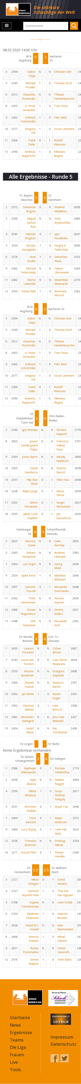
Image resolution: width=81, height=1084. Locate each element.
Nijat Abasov (31, 782)
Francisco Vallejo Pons (62, 445)
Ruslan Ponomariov (31, 950)
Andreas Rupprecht (28, 154)
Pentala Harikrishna (62, 770)
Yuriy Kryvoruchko (62, 220)
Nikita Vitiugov (33, 881)
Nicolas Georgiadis (29, 247)
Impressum (62, 1037)
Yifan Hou (62, 480)
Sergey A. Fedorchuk (61, 247)
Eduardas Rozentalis (28, 96)
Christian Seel (62, 72)
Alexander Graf (60, 623)
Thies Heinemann (28, 600)
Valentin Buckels (62, 916)
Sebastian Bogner (29, 209)
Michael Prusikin (30, 85)
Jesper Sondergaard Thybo (29, 445)
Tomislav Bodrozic (30, 843)
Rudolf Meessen (60, 142)
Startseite (20, 1017)
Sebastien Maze (60, 259)
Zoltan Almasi (56, 650)
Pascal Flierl (28, 852)
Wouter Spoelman (27, 673)
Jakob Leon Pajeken (30, 516)
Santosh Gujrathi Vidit (30, 893)
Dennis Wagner (34, 961)
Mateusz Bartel (58, 685)
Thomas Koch (63, 83)
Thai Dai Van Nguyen (65, 893)
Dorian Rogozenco (28, 612)
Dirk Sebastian (29, 623)
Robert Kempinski (29, 555)
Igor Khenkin (30, 430)
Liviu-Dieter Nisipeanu (59, 662)
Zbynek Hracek (29, 685)
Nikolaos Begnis (59, 154)
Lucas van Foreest (27, 662)
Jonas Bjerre (30, 457)
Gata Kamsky (59, 543)
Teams (17, 1040)
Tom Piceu (61, 106)
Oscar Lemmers (64, 129)
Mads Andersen (61, 820)
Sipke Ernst (28, 575)
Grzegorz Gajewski (58, 673)
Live (14, 1062)
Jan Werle (28, 694)
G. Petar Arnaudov (29, 108)
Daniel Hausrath (63, 950)
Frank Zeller (31, 142)
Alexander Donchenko (61, 589)
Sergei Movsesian (63, 504)
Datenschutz (63, 1044)
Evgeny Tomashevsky (30, 904)
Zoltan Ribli (28, 291)
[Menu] (6, 25)
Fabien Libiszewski (61, 270)
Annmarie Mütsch (60, 293)
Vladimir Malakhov (60, 209)
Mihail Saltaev (62, 939)
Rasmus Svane (30, 543)
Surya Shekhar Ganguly (60, 795)
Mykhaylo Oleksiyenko (28, 770)
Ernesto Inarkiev (34, 939)
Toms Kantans (31, 820)
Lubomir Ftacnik (30, 589)
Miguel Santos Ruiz (31, 222)
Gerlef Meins (30, 730)
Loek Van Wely (61, 831)
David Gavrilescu (31, 470)
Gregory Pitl (30, 131)
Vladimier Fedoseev (32, 916)
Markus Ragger (59, 782)
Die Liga (18, 1047)
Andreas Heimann (60, 555)
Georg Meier (58, 566)
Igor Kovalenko (61, 236)
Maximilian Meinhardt (61, 282)
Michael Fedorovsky (28, 270)
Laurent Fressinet (28, 650)
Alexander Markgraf (27, 719)
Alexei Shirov (60, 493)
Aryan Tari (61, 806)
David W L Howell (32, 927)
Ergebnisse (21, 1032)
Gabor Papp (31, 74)
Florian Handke (60, 854)
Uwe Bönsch (57, 708)
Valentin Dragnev (30, 236)
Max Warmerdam (65, 927)
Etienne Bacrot (61, 470)
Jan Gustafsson (63, 516)
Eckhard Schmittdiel (28, 119)
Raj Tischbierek (59, 730)
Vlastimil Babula (28, 708)
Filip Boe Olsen (32, 482)
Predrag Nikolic (60, 843)
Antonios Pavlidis (30, 809)
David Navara (62, 881)
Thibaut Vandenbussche (64, 96)
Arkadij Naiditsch (62, 459)
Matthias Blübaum (60, 577)
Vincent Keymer (59, 600)
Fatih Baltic (64, 959)
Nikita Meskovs (30, 793)
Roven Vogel (56, 696)
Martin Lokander (30, 282)
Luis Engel (29, 564)
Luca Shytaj (28, 829)
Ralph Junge (30, 491)
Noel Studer (31, 259)
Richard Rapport (61, 432)
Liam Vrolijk (64, 902)
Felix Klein (60, 117)
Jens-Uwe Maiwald (58, 719)
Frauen (17, 1054)
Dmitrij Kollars (58, 612)
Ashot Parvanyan (31, 504)
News (15, 1025)
